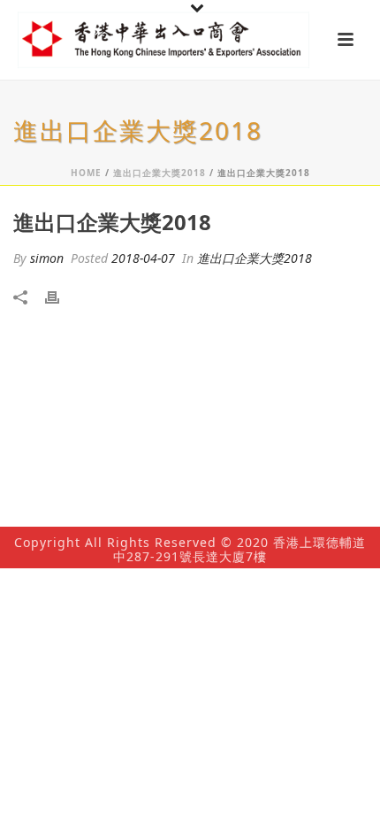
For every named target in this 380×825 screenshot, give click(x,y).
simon (47, 258)
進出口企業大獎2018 (159, 172)
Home (86, 172)
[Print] (61, 296)
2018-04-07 (143, 258)
